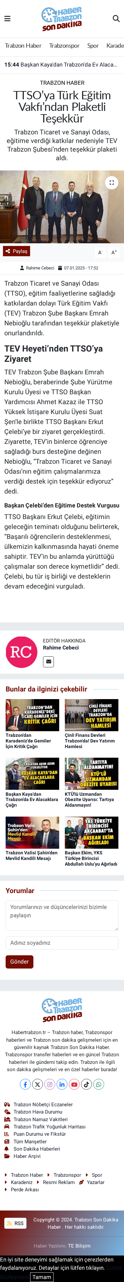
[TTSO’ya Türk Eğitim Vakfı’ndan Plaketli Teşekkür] (62, 206)
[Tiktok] (86, 1084)
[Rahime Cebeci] (21, 651)
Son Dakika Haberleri (37, 1149)
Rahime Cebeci (40, 267)
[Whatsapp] (98, 1084)
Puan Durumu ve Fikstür (40, 1134)
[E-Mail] (48, 661)
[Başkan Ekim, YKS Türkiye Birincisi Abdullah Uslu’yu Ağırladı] (91, 832)
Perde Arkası (25, 1190)
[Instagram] (49, 1084)
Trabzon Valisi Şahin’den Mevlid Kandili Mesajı (32, 855)
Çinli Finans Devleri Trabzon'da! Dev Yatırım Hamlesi (90, 741)
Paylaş (20, 251)
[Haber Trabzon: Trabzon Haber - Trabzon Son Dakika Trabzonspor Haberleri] (62, 18)
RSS (18, 1223)
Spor (93, 46)
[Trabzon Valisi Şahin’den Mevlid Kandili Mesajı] (32, 832)
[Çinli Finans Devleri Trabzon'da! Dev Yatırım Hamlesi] (91, 714)
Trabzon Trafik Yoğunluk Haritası (50, 1127)
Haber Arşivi (27, 1156)
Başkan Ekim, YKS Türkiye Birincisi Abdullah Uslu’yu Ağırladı (91, 858)
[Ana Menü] (7, 18)
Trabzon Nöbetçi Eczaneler (43, 1105)
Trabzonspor (64, 46)
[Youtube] (74, 1084)
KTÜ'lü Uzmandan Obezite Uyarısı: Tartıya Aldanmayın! (89, 799)
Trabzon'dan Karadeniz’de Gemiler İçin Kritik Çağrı (28, 741)
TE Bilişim (79, 1246)
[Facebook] (25, 1084)
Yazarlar (95, 1182)
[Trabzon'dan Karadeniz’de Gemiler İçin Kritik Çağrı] (32, 714)
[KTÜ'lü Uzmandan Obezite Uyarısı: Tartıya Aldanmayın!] (91, 773)
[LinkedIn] (62, 1084)
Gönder (19, 961)
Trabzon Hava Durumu (38, 1112)
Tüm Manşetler (30, 1142)
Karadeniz (21, 1182)
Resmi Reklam (59, 1182)
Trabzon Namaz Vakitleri (41, 1119)
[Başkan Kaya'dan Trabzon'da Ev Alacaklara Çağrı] (32, 773)
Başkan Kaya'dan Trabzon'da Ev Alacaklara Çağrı (62, 64)
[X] (37, 1084)
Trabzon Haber (23, 46)
